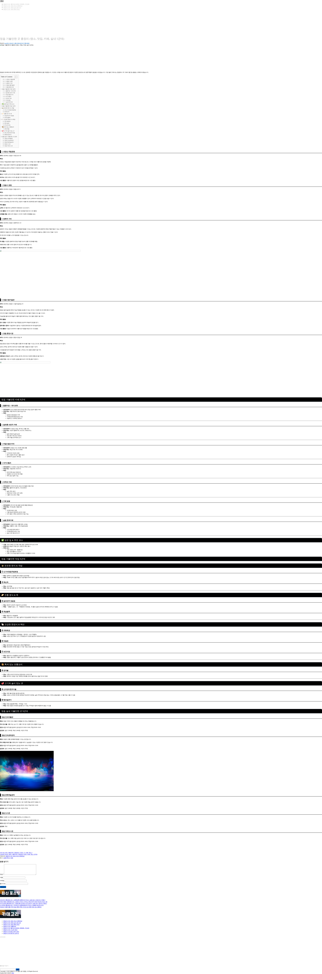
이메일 (2, 880)
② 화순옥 (7, 111)
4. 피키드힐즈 (8, 96)
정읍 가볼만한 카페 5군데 (8, 89)
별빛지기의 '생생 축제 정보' (11, 924)
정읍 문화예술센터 (9, 142)
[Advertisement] (161, 23)
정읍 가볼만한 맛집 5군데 (8, 106)
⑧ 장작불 (7, 129)
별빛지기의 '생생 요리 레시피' (12, 923)
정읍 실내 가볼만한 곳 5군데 (9, 136)
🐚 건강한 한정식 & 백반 (8, 119)
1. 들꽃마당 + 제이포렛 (10, 91)
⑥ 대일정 (7, 123)
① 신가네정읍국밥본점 (10, 110)
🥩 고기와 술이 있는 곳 (8, 131)
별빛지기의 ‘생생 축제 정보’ (11, 9)
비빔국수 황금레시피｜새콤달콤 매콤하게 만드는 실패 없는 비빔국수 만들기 (22, 900)
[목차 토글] (15, 77)
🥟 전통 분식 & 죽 (7, 113)
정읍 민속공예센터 (9, 140)
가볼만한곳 (6, 858)
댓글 (2, 874)
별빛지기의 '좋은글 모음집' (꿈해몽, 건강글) (16, 928)
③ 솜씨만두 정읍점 (9, 115)
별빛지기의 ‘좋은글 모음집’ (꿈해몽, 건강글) (16, 4)
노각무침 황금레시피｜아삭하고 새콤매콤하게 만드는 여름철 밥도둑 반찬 (22, 905)
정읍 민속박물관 (9, 138)
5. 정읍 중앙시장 (9, 87)
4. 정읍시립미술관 (10, 85)
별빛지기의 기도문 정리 (10, 930)
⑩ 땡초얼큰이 (8, 134)
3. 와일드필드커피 (9, 94)
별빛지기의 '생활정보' (9, 926)
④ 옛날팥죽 (7, 117)
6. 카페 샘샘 (7, 100)
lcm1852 (6, 43)
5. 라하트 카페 (8, 98)
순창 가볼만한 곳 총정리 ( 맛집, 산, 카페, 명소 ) (16, 852)
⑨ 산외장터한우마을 (10, 132)
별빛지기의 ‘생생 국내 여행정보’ (13, 6)
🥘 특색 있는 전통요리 (8, 127)
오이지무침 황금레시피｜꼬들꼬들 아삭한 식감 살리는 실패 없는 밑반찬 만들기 (23, 903)
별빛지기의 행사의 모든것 (11, 933)
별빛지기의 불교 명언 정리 (11, 931)
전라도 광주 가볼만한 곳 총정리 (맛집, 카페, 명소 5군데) (18, 854)
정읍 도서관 (7, 144)
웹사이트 (2, 883)
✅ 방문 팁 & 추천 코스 (8, 104)
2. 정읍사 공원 (8, 81)
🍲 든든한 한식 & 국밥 (8, 108)
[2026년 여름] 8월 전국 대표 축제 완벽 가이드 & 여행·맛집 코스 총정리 (21, 907)
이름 (1, 877)
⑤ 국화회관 (7, 121)
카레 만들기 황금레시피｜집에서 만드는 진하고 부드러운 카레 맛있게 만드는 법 (23, 901)
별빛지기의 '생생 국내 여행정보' (15, 856)
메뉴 (2, 1)
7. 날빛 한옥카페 (9, 102)
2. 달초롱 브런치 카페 (10, 92)
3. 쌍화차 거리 (8, 83)
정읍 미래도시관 (9, 145)
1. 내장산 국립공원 (10, 79)
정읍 (11, 858)
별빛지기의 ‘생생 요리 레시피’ (12, 7)
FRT (13, 973)
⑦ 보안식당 (7, 125)
